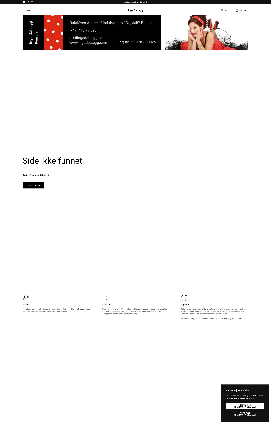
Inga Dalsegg (135, 10)
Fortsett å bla (33, 185)
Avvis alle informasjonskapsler (245, 414)
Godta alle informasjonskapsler (245, 406)
